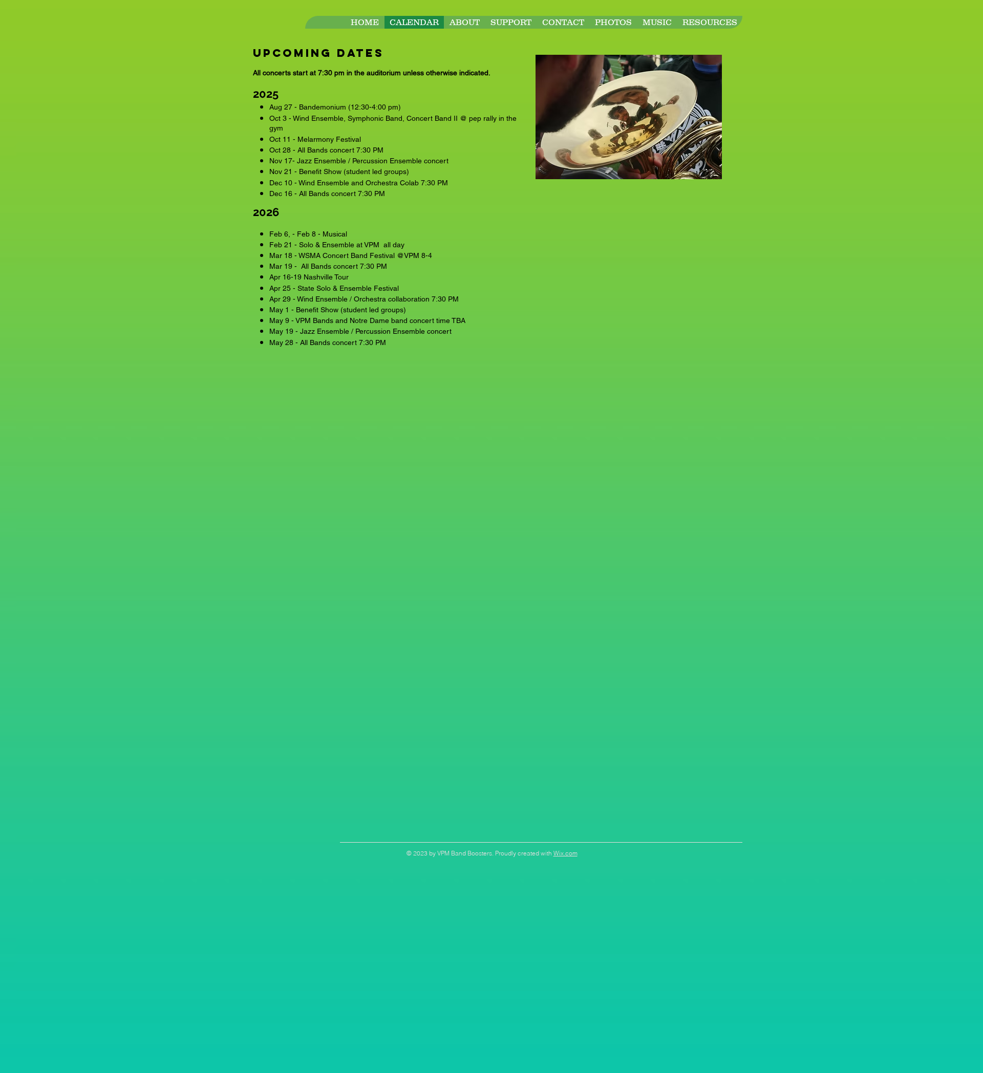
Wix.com (565, 853)
